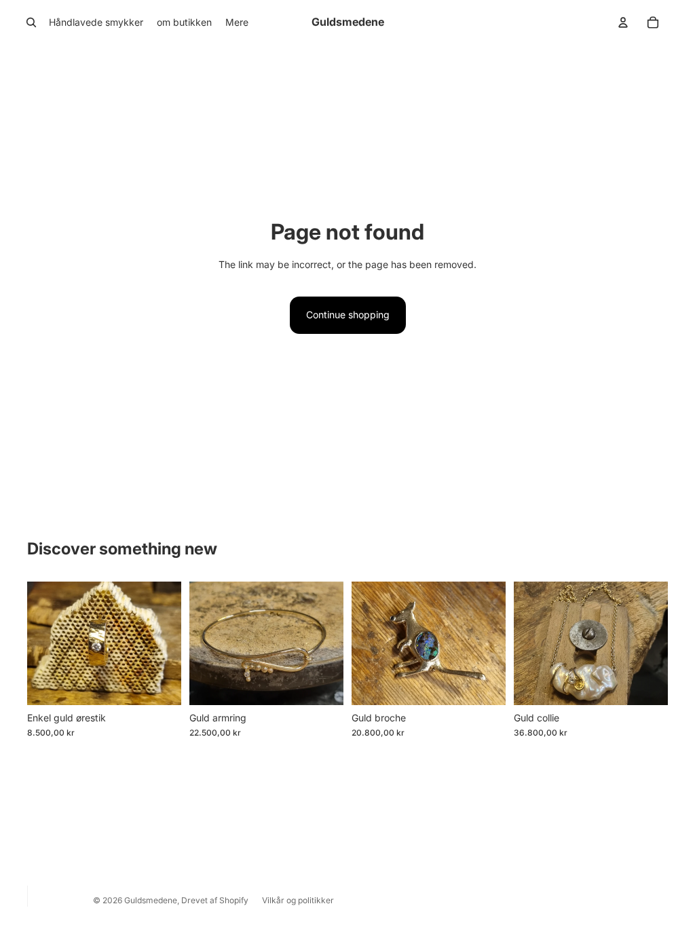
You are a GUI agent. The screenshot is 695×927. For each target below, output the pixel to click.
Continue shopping (348, 314)
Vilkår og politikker (298, 900)
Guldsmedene (150, 900)
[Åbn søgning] (31, 22)
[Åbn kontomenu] (623, 22)
